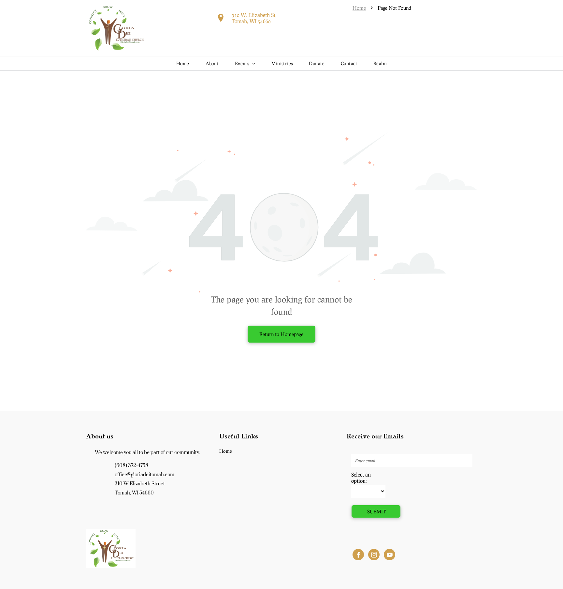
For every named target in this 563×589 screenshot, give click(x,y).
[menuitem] (182, 63)
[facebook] (358, 555)
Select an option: (361, 477)
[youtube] (389, 555)
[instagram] (374, 555)
